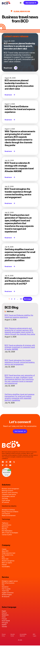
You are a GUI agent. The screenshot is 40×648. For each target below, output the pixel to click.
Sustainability (6, 566)
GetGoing (5, 498)
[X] (14, 462)
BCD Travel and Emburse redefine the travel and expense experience (19, 316)
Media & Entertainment (9, 515)
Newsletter (5, 587)
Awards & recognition (8, 561)
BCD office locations (8, 583)
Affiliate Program (7, 594)
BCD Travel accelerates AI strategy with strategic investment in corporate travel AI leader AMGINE (20, 347)
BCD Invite (5, 527)
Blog (3, 557)
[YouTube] (10, 465)
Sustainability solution (8, 496)
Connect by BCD (7, 534)
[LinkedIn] (10, 462)
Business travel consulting (9, 492)
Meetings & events (7, 490)
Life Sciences (6, 513)
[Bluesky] (3, 465)
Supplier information (8, 592)
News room (5, 559)
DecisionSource (6, 525)
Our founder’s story (7, 555)
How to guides (6, 589)
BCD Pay (4, 529)
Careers (4, 549)
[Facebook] (3, 462)
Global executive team (8, 553)
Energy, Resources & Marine (10, 511)
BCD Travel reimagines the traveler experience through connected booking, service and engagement (20, 362)
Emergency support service (10, 581)
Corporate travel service (9, 494)
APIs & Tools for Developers (10, 532)
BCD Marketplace (7, 531)
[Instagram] (6, 462)
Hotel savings (6, 500)
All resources (5, 596)
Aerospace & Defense (8, 509)
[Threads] (6, 465)
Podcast (4, 564)
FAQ (3, 585)
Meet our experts (7, 562)
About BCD (5, 551)
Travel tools (5, 591)
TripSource (5, 523)
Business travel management (10, 488)
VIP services (5, 502)
